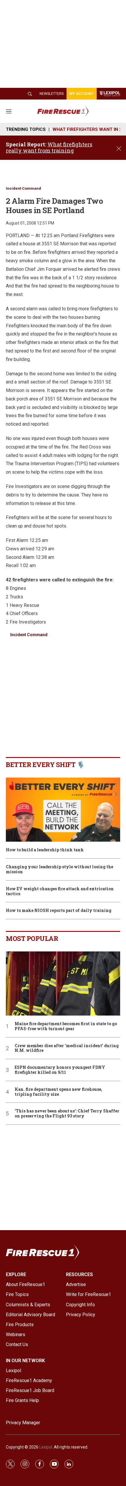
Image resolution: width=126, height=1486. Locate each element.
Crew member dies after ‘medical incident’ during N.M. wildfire (67, 1048)
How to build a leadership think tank (45, 850)
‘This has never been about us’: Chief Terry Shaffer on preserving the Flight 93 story (67, 1114)
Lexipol (45, 1447)
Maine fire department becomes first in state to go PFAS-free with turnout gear (66, 1026)
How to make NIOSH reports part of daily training (58, 910)
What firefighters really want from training (49, 147)
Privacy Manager (23, 1422)
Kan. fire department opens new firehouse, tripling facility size (58, 1092)
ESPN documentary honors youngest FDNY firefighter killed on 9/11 (60, 1070)
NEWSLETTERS (52, 94)
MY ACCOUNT (81, 94)
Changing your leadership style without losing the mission (59, 869)
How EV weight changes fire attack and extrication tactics (60, 891)
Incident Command (23, 188)
